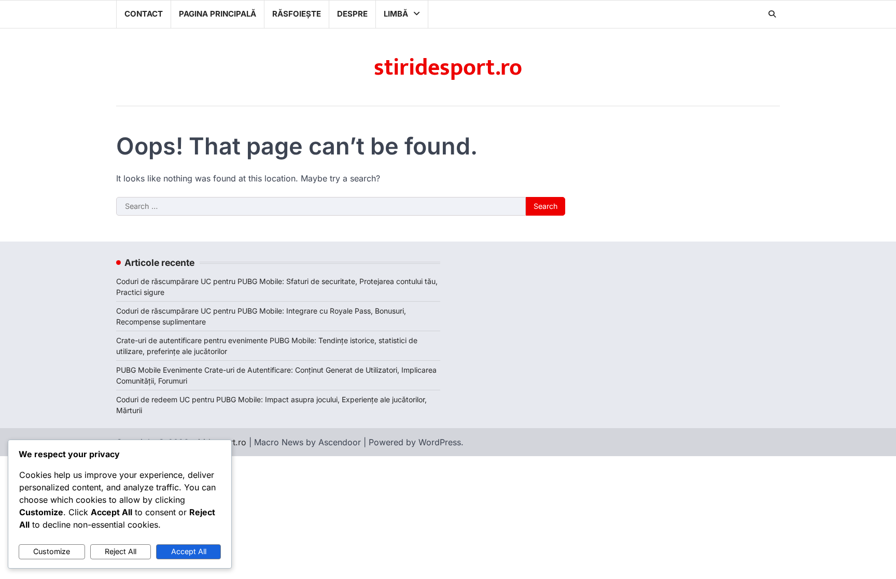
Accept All (188, 551)
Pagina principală (217, 14)
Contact (143, 14)
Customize (51, 551)
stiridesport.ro (448, 67)
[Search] (772, 14)
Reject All (120, 551)
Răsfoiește (296, 14)
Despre (352, 14)
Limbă (396, 14)
